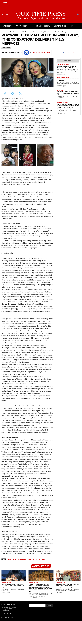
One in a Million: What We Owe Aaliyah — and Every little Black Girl (68, 93)
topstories (42, 559)
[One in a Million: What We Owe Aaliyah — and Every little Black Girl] (13, 575)
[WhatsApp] (78, 53)
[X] (68, 53)
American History (63, 64)
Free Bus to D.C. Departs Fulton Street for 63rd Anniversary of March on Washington (68, 106)
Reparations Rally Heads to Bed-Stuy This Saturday (66, 66)
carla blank (21, 559)
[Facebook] (64, 53)
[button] (78, 14)
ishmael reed (32, 559)
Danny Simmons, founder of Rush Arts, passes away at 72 (67, 585)
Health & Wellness (63, 77)
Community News (62, 102)
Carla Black (11, 559)
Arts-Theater (11, 32)
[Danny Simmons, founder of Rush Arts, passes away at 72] (68, 575)
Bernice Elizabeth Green (40, 52)
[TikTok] (7, 613)
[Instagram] (12, 93)
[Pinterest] (73, 53)
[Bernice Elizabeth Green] (27, 52)
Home (3, 32)
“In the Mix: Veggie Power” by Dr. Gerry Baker (68, 79)
